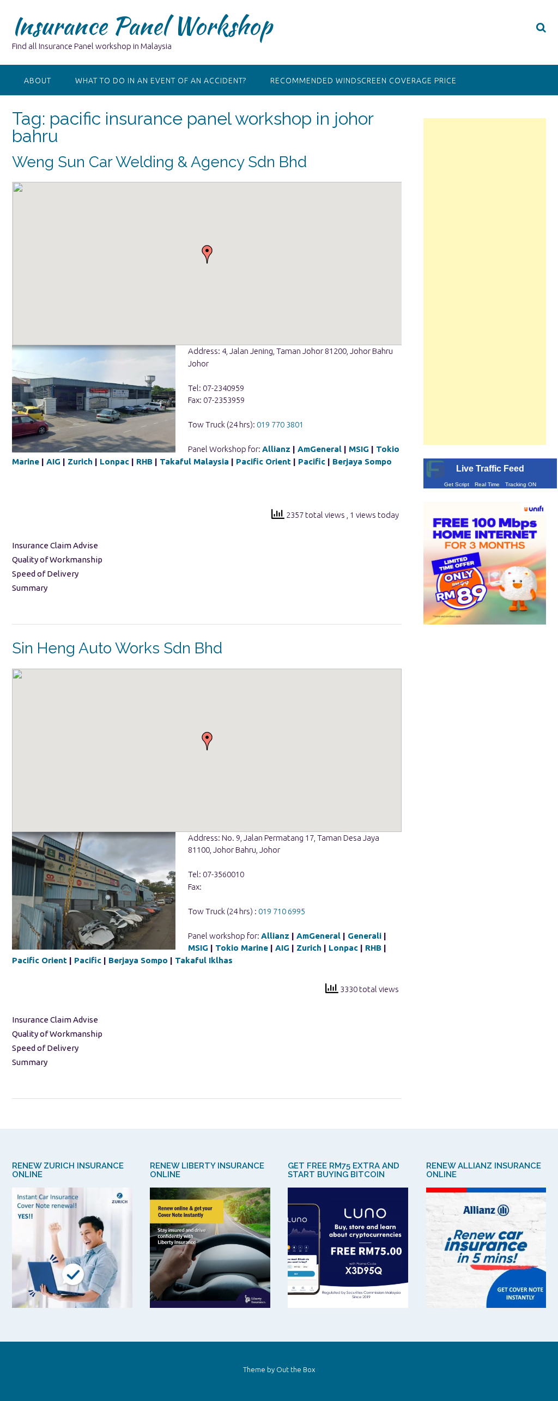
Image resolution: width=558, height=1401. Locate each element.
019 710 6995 (281, 911)
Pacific (311, 461)
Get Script (456, 484)
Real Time (487, 484)
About (37, 80)
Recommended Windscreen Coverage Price (363, 80)
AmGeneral (320, 449)
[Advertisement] (484, 281)
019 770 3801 (280, 424)
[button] (207, 254)
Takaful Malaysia (194, 461)
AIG (53, 461)
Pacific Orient (263, 461)
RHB (144, 461)
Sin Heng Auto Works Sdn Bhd (117, 648)
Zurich (80, 461)
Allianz (276, 449)
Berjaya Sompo (363, 461)
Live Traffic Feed (490, 468)
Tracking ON (520, 484)
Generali (364, 935)
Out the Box (295, 1369)
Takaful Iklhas (204, 960)
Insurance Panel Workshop (142, 25)
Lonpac (114, 461)
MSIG (359, 449)
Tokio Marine (241, 947)
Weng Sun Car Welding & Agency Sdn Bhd (159, 162)
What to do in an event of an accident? (160, 80)
